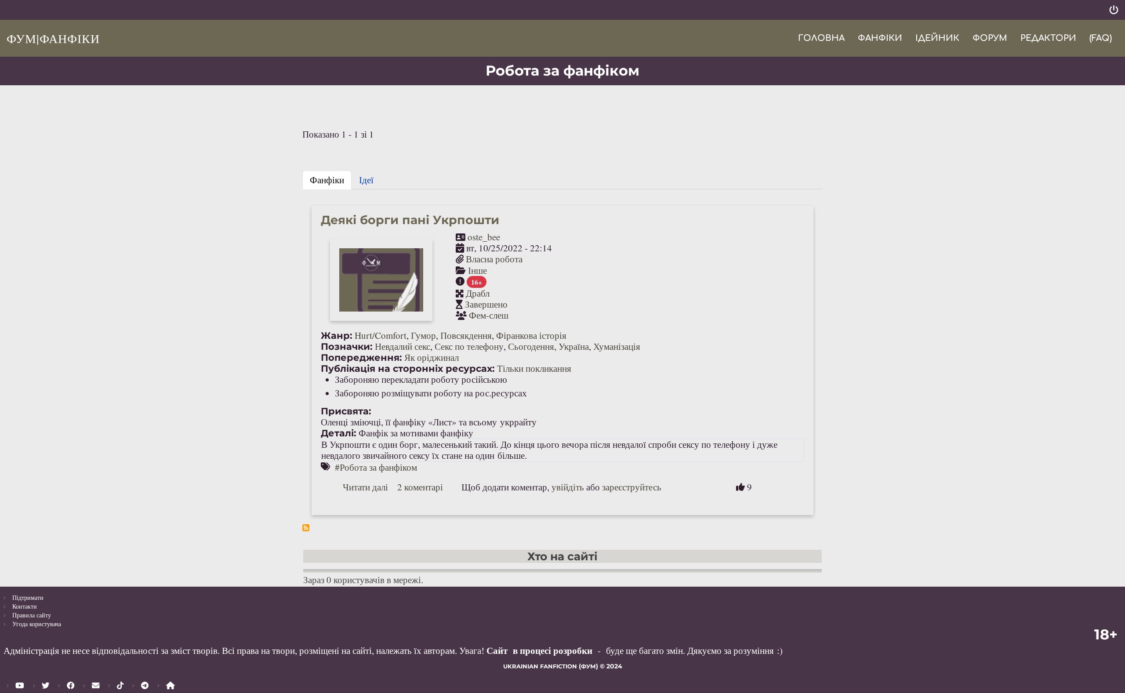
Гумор (423, 335)
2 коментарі (420, 487)
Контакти (24, 606)
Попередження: (361, 357)
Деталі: (338, 433)
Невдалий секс (402, 346)
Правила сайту (31, 615)
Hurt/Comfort (380, 335)
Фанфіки (880, 38)
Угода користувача (36, 624)
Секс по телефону (469, 346)
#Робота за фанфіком (376, 467)
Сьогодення (531, 346)
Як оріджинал (431, 357)
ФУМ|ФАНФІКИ (53, 38)
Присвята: (346, 411)
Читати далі (365, 487)
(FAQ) (1100, 38)
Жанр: (336, 335)
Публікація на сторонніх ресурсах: (408, 368)
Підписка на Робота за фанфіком (305, 527)
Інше (477, 270)
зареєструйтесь (631, 487)
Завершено (486, 304)
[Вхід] (1114, 9)
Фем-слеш (488, 315)
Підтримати (28, 597)
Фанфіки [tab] (327, 180)
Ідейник (937, 38)
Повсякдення (466, 335)
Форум (990, 38)
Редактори (1048, 38)
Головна (821, 38)
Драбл (478, 293)
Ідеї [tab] (366, 180)
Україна (574, 346)
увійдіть (568, 487)
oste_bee (484, 237)
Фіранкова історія (531, 335)
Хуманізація (616, 346)
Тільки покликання (534, 368)
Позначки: (347, 346)
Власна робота (494, 259)
